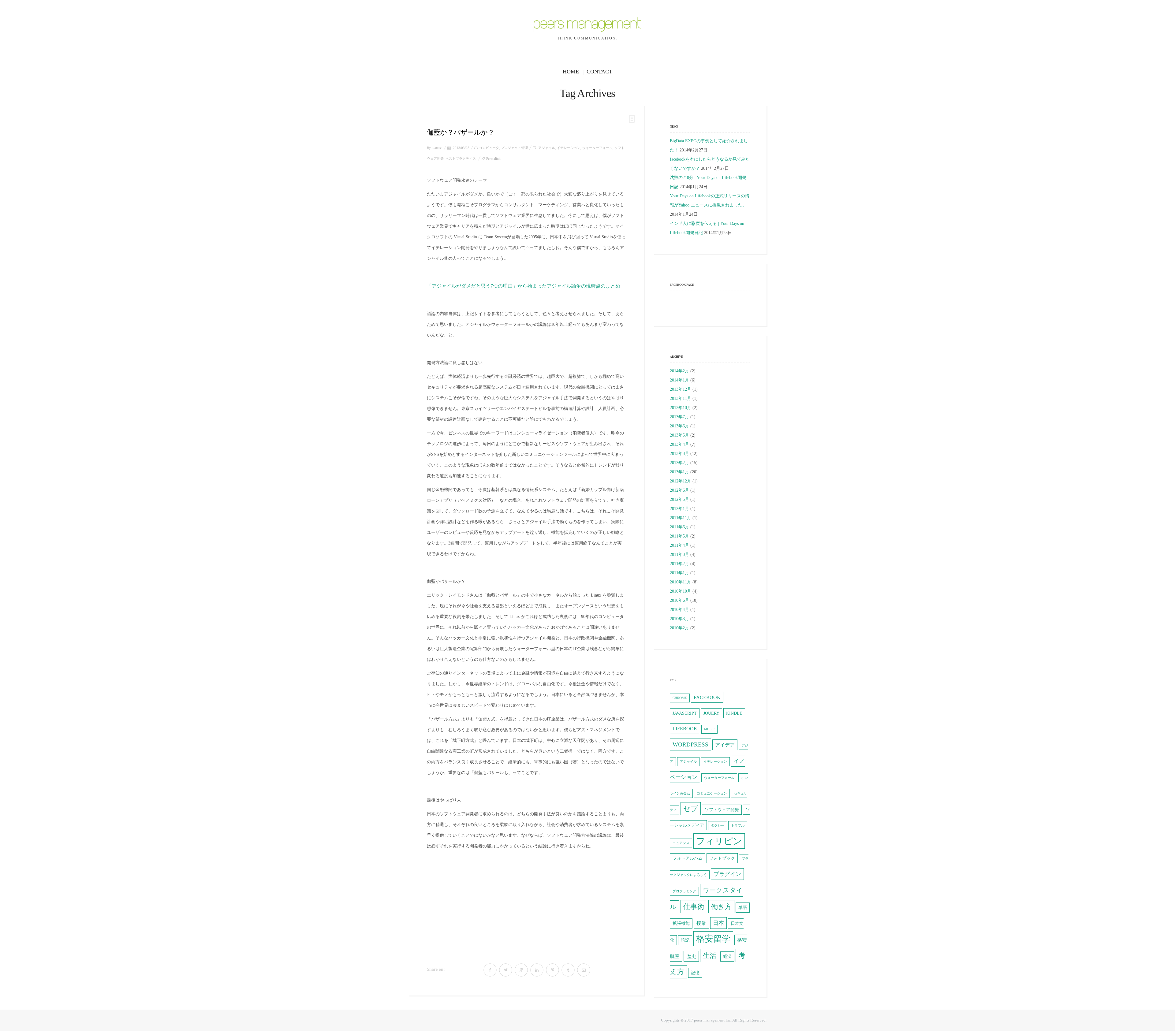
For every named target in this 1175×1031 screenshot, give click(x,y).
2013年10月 (680, 407)
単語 (742, 907)
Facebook (707, 697)
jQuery (711, 713)
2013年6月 (679, 426)
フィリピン (719, 841)
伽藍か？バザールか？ (460, 132)
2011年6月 (679, 527)
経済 (727, 956)
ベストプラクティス (461, 158)
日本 (718, 923)
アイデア (725, 744)
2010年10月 (680, 591)
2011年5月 (679, 536)
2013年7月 (679, 417)
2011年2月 (679, 563)
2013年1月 (679, 472)
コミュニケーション (712, 793)
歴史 (691, 956)
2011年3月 (679, 554)
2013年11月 (680, 398)
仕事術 (693, 906)
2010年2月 (679, 628)
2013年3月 (679, 453)
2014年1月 (679, 380)
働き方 (721, 906)
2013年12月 (680, 389)
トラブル (737, 825)
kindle (734, 713)
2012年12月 (680, 481)
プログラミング (684, 891)
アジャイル (546, 148)
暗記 (685, 940)
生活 (709, 955)
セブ (690, 809)
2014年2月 (679, 371)
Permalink (493, 158)
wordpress (690, 744)
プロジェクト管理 (514, 148)
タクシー (717, 825)
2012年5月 (679, 499)
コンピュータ (489, 148)
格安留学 (713, 939)
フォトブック (722, 858)
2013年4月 (679, 444)
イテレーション (568, 148)
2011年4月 (679, 545)
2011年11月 (680, 518)
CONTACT (599, 72)
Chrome (680, 698)
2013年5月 (679, 435)
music (709, 729)
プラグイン (727, 874)
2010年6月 (679, 600)
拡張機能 (681, 923)
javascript (685, 713)
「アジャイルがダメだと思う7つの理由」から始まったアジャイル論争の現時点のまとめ (523, 285)
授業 (701, 923)
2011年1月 (679, 573)
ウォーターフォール (597, 148)
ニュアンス (681, 843)
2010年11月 (680, 582)
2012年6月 (679, 490)
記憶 (695, 972)
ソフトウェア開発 (722, 809)
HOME (571, 72)
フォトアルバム (688, 858)
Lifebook (685, 728)
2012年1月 (679, 508)
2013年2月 (679, 462)
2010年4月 (679, 609)
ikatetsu (437, 148)
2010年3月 (679, 618)
